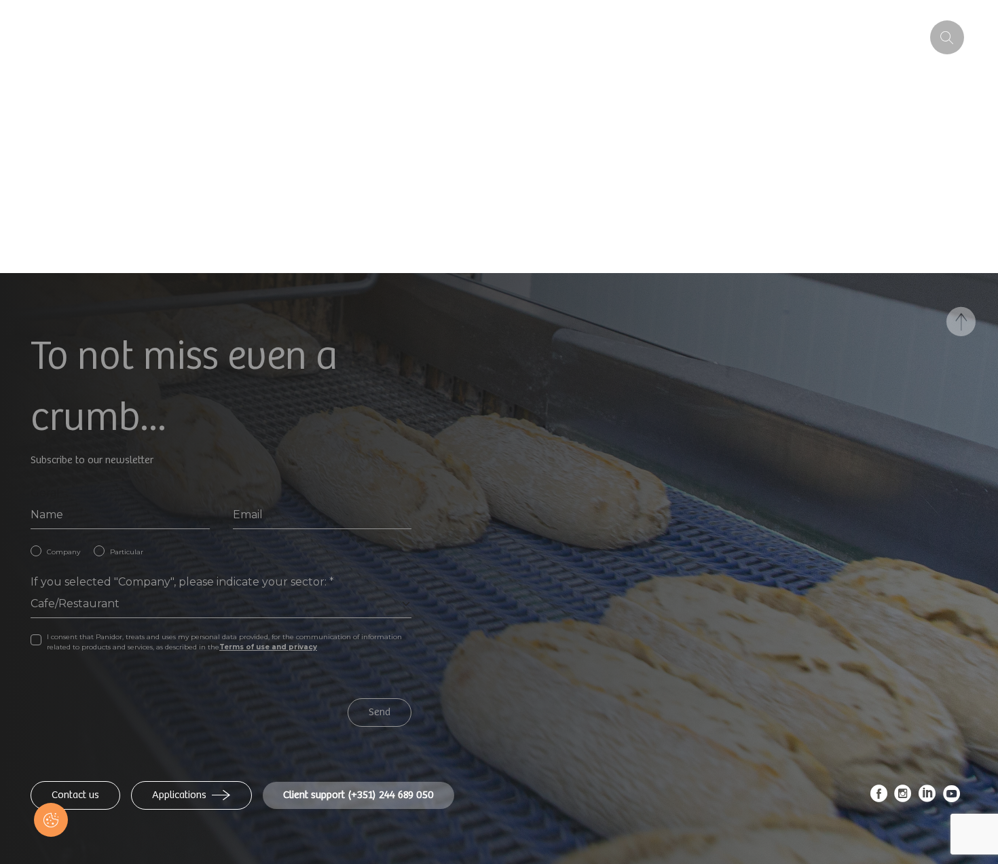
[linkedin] (927, 797)
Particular (126, 551)
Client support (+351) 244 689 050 (358, 795)
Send (379, 712)
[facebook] (878, 797)
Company (63, 551)
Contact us (75, 795)
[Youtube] (952, 797)
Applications (179, 795)
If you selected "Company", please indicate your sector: (182, 581)
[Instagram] (903, 797)
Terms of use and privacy (268, 647)
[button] (51, 820)
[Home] (123, 37)
